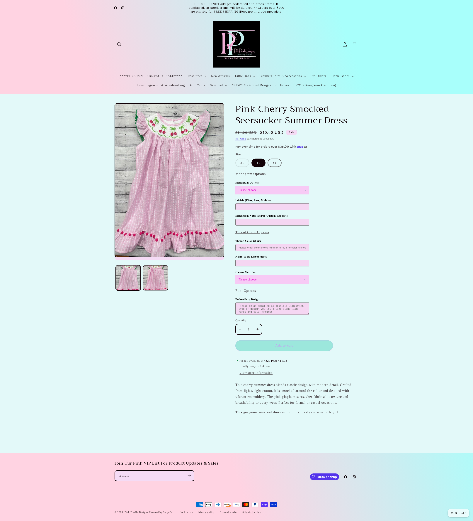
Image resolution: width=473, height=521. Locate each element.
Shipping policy (251, 512)
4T (258, 162)
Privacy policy (206, 512)
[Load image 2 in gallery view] (155, 277)
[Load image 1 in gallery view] (128, 277)
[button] (119, 44)
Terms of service (228, 512)
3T (244, 164)
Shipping (240, 138)
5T (274, 162)
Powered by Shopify (160, 512)
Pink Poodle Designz (136, 512)
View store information (256, 372)
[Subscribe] (189, 475)
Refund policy (185, 512)
